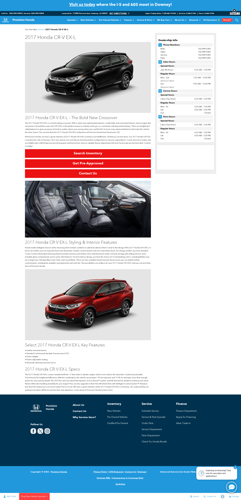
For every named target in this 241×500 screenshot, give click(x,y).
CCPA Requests (115, 472)
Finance (128, 20)
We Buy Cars (163, 20)
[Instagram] (47, 431)
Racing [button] (226, 20)
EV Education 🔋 (211, 20)
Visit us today (82, 5)
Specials (71, 20)
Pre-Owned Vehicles (109, 20)
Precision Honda (59, 472)
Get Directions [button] (118, 14)
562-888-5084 (204, 49)
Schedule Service (150, 411)
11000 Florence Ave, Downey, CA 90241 (90, 13)
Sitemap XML (103, 478)
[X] (40, 431)
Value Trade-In (183, 423)
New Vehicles (87, 20)
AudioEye (120, 484)
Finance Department (186, 411)
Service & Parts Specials (153, 417)
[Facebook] (33, 431)
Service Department (152, 429)
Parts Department (151, 436)
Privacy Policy (100, 472)
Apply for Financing (186, 417)
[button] (234, 10)
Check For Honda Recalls (154, 442)
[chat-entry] (231, 487)
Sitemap (141, 472)
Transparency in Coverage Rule (127, 478)
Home (40, 30)
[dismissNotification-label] (235, 467)
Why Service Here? (84, 417)
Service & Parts (144, 20)
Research (193, 20)
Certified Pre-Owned (117, 423)
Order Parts (147, 423)
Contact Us (79, 411)
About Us (179, 20)
